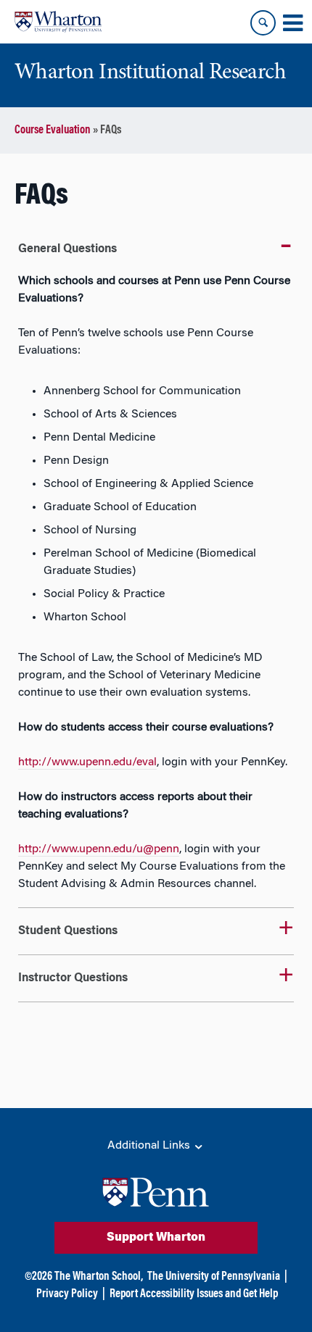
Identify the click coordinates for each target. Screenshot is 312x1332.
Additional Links (150, 1146)
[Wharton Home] (58, 22)
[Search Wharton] (263, 23)
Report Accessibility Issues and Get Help (194, 1294)
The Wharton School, (98, 1277)
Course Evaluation (53, 130)
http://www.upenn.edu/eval (87, 762)
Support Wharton (156, 1238)
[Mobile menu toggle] (292, 23)
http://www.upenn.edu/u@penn (98, 849)
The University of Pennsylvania (213, 1277)
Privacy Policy (67, 1294)
